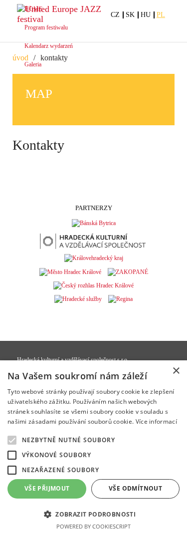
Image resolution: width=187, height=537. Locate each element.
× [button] (176, 371)
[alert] (93, 448)
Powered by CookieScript (93, 526)
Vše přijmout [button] (47, 488)
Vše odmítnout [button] (135, 488)
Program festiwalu (46, 27)
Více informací (156, 421)
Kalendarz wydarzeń (48, 45)
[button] (93, 514)
